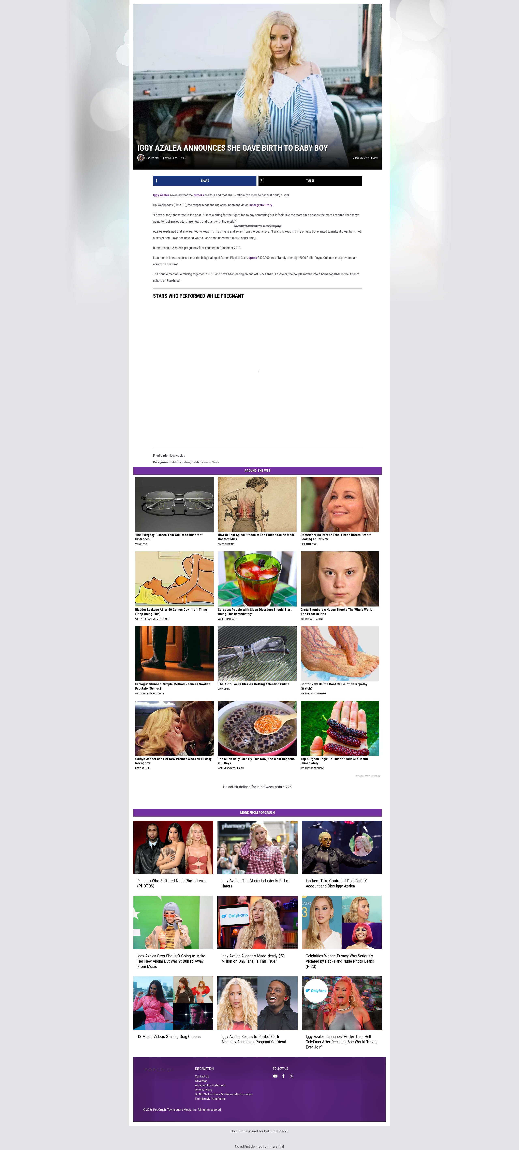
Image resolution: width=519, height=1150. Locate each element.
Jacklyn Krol (152, 157)
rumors (199, 195)
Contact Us (202, 1076)
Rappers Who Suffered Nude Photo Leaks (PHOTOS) (172, 883)
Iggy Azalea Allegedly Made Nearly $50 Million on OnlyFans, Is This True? (253, 959)
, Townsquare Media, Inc (181, 1109)
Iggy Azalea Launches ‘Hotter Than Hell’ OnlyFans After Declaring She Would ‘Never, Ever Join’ (341, 1042)
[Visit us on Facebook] (285, 1076)
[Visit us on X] (293, 1076)
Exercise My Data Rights (210, 1098)
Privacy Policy (203, 1089)
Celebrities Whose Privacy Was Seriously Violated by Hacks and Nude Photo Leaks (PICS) (340, 961)
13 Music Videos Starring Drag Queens (169, 1036)
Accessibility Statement (210, 1085)
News (215, 462)
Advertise (201, 1081)
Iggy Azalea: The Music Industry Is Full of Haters (255, 883)
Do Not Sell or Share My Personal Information (224, 1094)
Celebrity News (201, 462)
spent (253, 258)
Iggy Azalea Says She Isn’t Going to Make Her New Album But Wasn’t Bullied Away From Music (171, 961)
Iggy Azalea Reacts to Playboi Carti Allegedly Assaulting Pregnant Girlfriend (253, 1039)
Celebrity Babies (180, 462)
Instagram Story (260, 205)
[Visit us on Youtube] (277, 1076)
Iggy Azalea (161, 195)
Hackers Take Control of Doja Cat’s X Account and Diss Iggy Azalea (336, 883)
